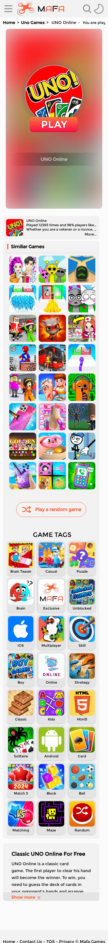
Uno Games (33, 22)
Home (9, 22)
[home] (40, 8)
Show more (23, 897)
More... (90, 234)
